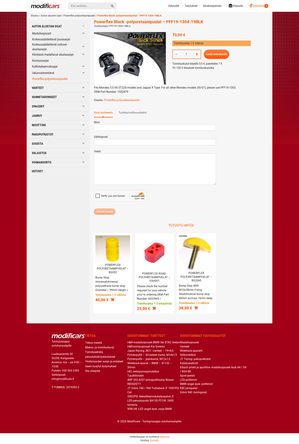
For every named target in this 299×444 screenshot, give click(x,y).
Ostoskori (260, 5)
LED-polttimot (188, 379)
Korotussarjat (40, 60)
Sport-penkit (187, 375)
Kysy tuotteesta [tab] (103, 112)
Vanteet (38, 88)
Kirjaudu (238, 5)
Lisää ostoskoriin (216, 54)
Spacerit (38, 106)
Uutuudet (173, 5)
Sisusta (37, 143)
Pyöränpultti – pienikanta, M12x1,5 (148, 359)
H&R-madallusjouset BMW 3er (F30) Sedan (153, 342)
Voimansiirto (41, 162)
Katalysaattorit (189, 363)
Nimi (97, 122)
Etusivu (35, 15)
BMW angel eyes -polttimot (196, 384)
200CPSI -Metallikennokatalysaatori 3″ (150, 396)
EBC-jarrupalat (188, 388)
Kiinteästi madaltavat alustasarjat (53, 54)
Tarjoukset (191, 5)
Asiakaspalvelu (212, 5)
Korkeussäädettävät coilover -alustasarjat (50, 47)
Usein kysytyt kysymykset (100, 366)
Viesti (97, 151)
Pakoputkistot (42, 134)
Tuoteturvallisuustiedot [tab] (133, 112)
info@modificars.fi (63, 379)
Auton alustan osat (51, 15)
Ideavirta (164, 436)
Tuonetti (154, 440)
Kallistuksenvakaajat (45, 66)
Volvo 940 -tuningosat (193, 392)
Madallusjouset (41, 33)
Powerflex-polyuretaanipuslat (79, 15)
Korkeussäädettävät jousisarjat (51, 39)
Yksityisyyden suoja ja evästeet (104, 361)
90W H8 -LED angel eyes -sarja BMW (149, 409)
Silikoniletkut (188, 354)
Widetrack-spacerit (191, 350)
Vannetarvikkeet (44, 97)
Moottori (39, 125)
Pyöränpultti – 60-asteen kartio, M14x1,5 (152, 354)
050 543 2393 (70, 370)
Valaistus (39, 153)
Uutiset (37, 171)
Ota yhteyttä (92, 371)
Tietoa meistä (93, 342)
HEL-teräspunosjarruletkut (143, 371)
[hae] (112, 5)
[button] (112, 300)
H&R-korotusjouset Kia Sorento (146, 346)
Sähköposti (101, 136)
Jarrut (37, 115)
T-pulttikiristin (135, 375)
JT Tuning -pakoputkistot (195, 359)
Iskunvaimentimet (43, 73)
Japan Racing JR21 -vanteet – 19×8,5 (150, 350)
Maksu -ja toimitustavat (99, 347)
